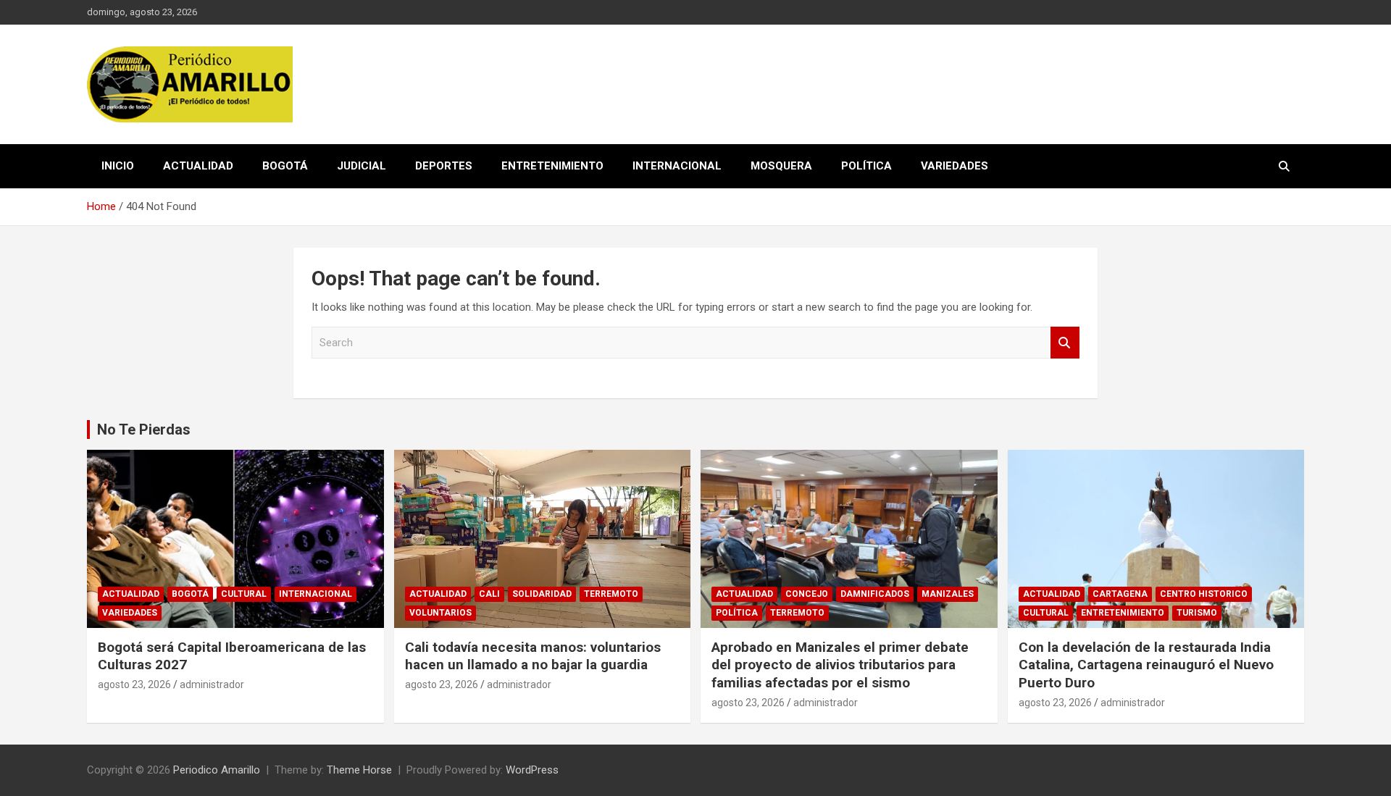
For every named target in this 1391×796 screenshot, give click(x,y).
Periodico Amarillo (216, 769)
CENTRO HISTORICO (1204, 594)
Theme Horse (359, 769)
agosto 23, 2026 (134, 684)
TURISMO (1197, 613)
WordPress (532, 769)
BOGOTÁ (285, 165)
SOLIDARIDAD (542, 594)
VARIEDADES (954, 165)
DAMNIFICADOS (874, 594)
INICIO (117, 165)
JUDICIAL (361, 165)
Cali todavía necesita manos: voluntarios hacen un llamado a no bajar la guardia (533, 656)
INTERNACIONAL (677, 165)
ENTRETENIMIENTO (552, 165)
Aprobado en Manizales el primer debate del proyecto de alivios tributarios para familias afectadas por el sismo (840, 665)
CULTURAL (244, 594)
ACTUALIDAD (198, 165)
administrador (212, 684)
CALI (489, 594)
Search (1064, 343)
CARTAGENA (1120, 594)
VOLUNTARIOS (440, 613)
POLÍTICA (866, 165)
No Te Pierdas (144, 429)
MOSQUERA (781, 165)
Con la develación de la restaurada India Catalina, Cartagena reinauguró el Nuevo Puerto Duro (1146, 665)
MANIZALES (948, 594)
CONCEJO (806, 594)
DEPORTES (443, 165)
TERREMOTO (611, 594)
